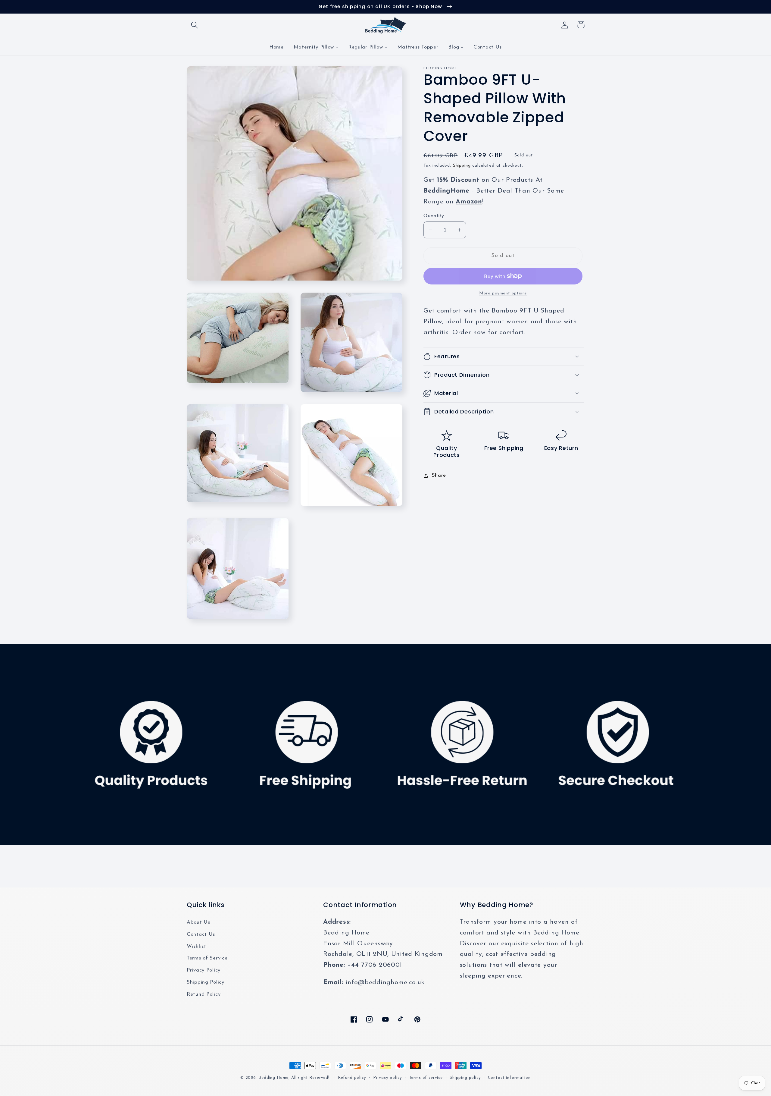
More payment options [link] (503, 293)
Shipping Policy (205, 982)
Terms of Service (207, 958)
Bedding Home (273, 1078)
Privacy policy (387, 1078)
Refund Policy (203, 994)
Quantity (433, 216)
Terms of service (426, 1078)
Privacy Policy (203, 970)
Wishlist (196, 946)
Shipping (462, 165)
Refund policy (352, 1078)
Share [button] (439, 475)
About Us (198, 922)
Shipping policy (465, 1078)
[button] (195, 25)
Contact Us (201, 934)
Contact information (509, 1078)
